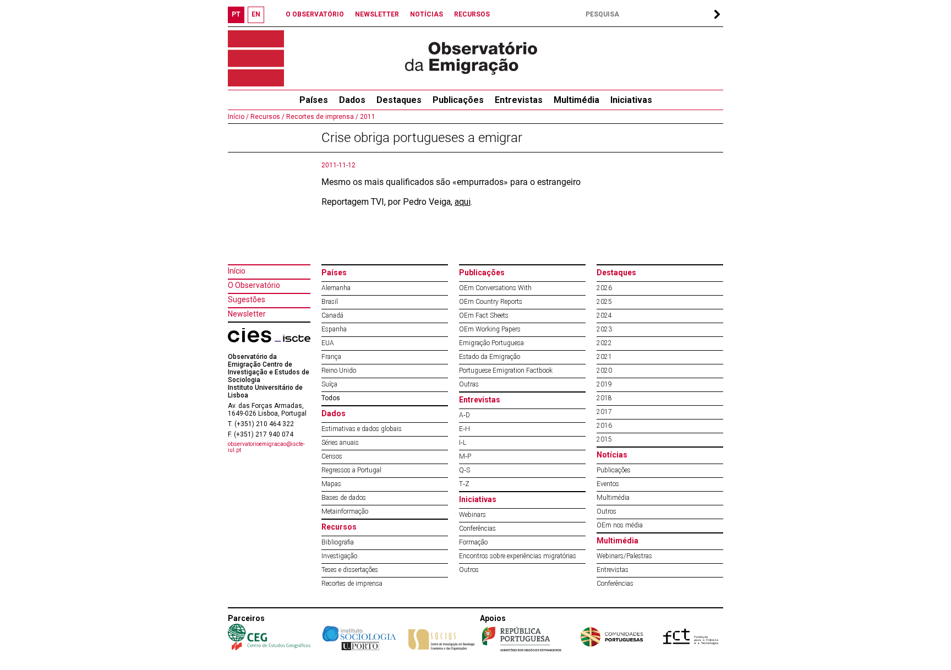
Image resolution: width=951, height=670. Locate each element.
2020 (604, 370)
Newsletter (247, 313)
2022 (604, 343)
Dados (352, 100)
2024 (604, 315)
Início (236, 270)
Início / (238, 117)
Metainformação (344, 511)
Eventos (608, 484)
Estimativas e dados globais (361, 429)
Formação (473, 542)
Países (334, 272)
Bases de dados (343, 498)
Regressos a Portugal (351, 470)
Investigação (339, 556)
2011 (366, 117)
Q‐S (464, 470)
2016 (604, 425)
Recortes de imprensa (351, 583)
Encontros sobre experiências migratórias (517, 556)
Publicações (458, 100)
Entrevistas (519, 100)
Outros (469, 570)
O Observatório (254, 285)
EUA (327, 343)
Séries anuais (340, 442)
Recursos (339, 526)
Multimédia (576, 100)
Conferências (477, 528)
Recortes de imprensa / (321, 117)
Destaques (399, 100)
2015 (604, 439)
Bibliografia (337, 542)
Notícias (612, 454)
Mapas (331, 484)
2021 (604, 357)
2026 (604, 288)
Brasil (329, 302)
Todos (330, 398)
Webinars (472, 515)
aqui (463, 202)
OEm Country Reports (490, 302)
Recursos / (267, 117)
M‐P (465, 456)
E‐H (464, 429)
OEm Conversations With (495, 288)
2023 (604, 329)
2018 (604, 398)
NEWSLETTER (377, 14)
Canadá (332, 315)
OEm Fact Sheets (484, 315)
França (331, 357)
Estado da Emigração (489, 357)
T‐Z (464, 484)
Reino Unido (338, 370)
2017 (604, 412)
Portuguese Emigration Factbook (506, 370)
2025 (604, 302)
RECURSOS (472, 14)
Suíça (329, 384)
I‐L (462, 442)
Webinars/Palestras (624, 556)
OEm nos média (620, 525)
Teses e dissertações (349, 570)
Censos (331, 456)
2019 (604, 384)
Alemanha (336, 288)
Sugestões (246, 299)
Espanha (334, 329)
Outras (469, 384)
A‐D (464, 415)
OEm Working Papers (490, 329)
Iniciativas (631, 100)
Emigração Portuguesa (491, 343)
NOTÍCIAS (426, 14)
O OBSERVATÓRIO (315, 14)
